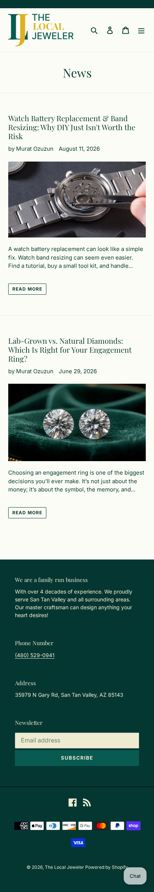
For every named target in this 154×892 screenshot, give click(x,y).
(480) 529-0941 (35, 655)
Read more (27, 289)
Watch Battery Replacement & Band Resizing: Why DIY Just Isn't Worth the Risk (71, 127)
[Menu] (141, 30)
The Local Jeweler (65, 867)
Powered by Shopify (106, 867)
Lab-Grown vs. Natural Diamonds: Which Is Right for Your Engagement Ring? (70, 349)
